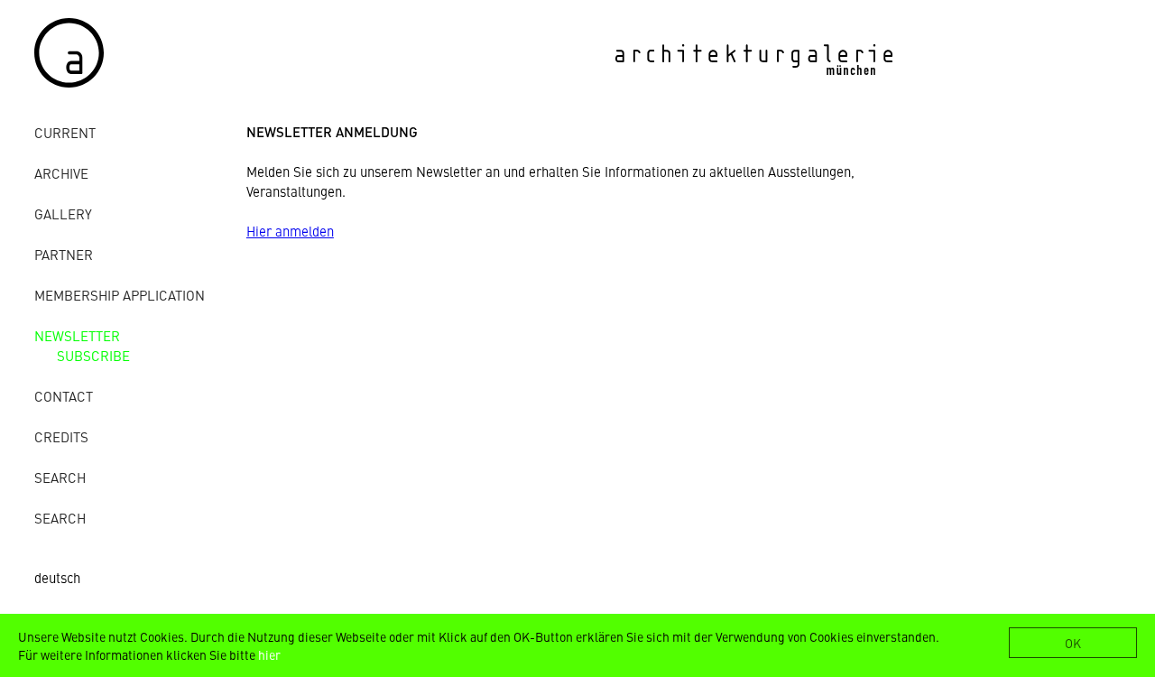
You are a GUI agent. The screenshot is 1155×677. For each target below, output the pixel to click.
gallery (63, 213)
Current (65, 132)
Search (60, 477)
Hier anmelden (290, 230)
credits (61, 436)
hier (269, 654)
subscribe (93, 355)
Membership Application (119, 294)
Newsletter (77, 335)
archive (61, 172)
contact (63, 395)
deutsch (57, 577)
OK (1073, 643)
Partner (63, 254)
